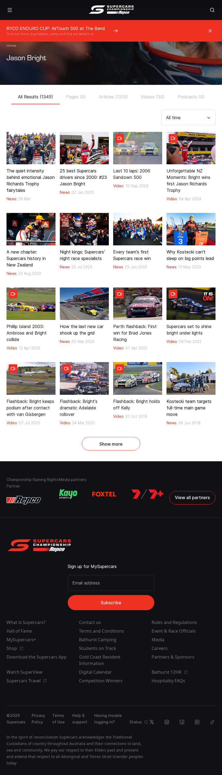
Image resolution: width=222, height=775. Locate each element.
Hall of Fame (19, 631)
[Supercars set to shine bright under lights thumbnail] (191, 304)
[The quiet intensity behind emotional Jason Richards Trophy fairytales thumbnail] (31, 148)
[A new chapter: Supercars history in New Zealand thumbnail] (31, 229)
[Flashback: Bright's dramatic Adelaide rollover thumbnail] (84, 378)
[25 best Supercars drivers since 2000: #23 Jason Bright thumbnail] (84, 148)
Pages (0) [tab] (76, 96)
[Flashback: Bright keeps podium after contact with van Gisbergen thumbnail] (31, 378)
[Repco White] (23, 500)
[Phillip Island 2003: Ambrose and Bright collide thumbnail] (31, 304)
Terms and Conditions (101, 631)
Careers (160, 648)
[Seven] (147, 494)
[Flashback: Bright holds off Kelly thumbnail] (137, 378)
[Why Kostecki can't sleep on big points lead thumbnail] (191, 229)
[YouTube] (197, 722)
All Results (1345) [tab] (35, 96)
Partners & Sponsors (173, 657)
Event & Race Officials (174, 631)
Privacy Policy (38, 718)
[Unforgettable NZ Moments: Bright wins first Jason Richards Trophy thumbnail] (191, 148)
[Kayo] (68, 494)
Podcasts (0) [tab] (191, 96)
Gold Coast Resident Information (99, 660)
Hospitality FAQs (168, 681)
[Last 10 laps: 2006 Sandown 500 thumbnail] (137, 148)
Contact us (90, 622)
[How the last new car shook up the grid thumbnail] (84, 304)
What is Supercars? (25, 622)
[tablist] (111, 95)
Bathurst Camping (97, 640)
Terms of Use (58, 718)
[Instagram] (167, 722)
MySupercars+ (21, 640)
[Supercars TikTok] (212, 722)
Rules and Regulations (174, 622)
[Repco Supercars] (111, 10)
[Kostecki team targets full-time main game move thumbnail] (191, 378)
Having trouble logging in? (108, 718)
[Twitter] (151, 722)
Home (11, 46)
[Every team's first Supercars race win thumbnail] (137, 229)
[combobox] (166, 117)
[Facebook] (182, 722)
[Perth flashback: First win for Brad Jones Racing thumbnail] (137, 304)
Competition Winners (101, 681)
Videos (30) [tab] (153, 96)
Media (158, 640)
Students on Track (97, 648)
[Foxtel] (104, 494)
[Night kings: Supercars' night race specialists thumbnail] (84, 229)
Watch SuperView (24, 672)
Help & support (79, 718)
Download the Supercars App (36, 657)
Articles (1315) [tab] (113, 96)
